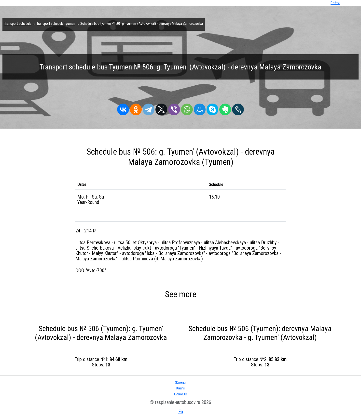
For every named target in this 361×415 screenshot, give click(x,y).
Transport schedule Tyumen (56, 23)
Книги (180, 388)
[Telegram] (148, 108)
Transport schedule (17, 23)
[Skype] (212, 108)
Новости (180, 394)
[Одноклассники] (136, 108)
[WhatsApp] (187, 108)
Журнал (180, 382)
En (180, 412)
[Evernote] (225, 108)
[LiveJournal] (238, 108)
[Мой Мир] (200, 108)
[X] (161, 108)
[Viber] (174, 108)
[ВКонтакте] (123, 108)
